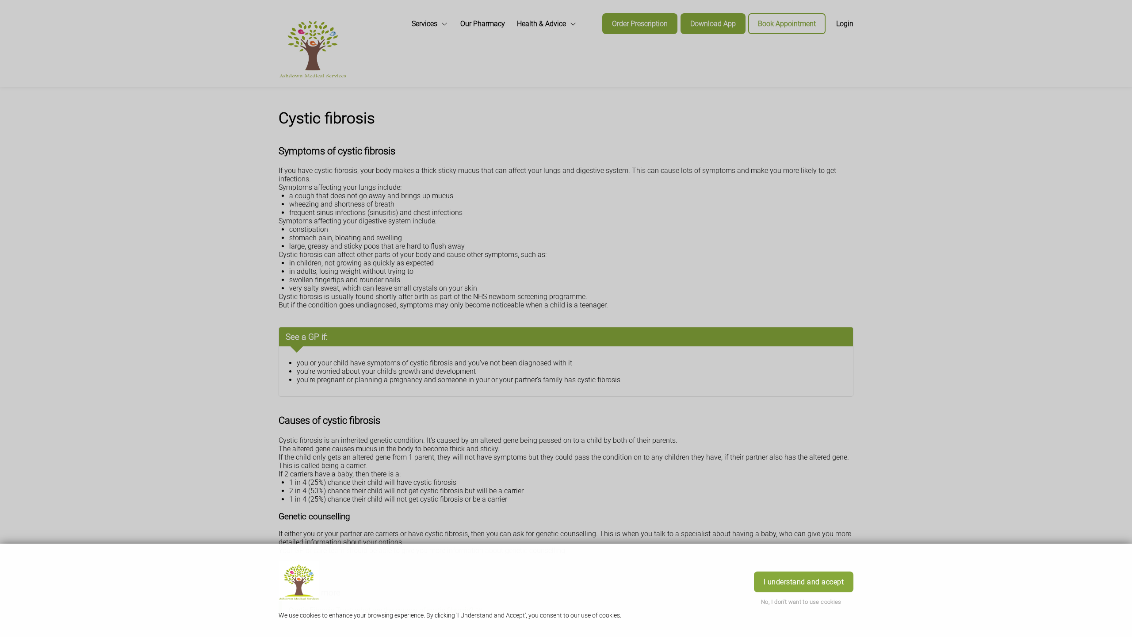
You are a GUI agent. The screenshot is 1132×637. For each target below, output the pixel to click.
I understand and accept (804, 582)
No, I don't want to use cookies (801, 602)
